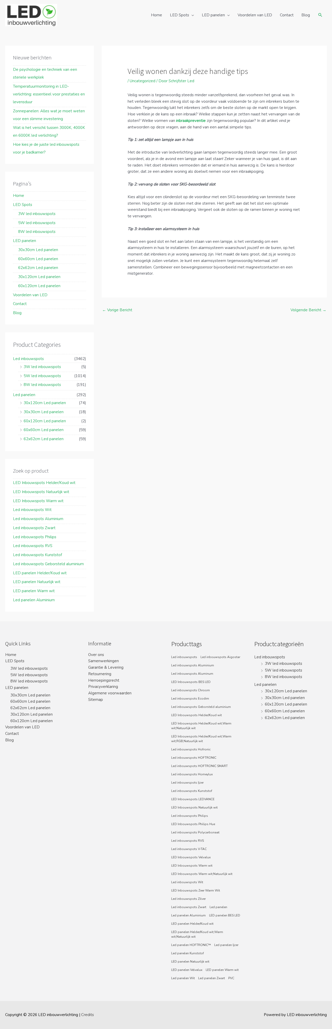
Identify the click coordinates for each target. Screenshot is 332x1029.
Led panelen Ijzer (226, 945)
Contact (287, 15)
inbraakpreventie (191, 120)
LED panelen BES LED (224, 915)
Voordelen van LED (255, 15)
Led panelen (24, 394)
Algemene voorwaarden (110, 693)
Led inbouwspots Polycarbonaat (195, 832)
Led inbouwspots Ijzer (187, 783)
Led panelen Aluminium (34, 600)
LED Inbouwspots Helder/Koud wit (44, 482)
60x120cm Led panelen (39, 285)
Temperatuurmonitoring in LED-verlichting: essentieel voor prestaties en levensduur (49, 94)
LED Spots (179, 15)
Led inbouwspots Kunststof (37, 554)
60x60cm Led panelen (38, 258)
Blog (305, 15)
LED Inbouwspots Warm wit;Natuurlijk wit (201, 874)
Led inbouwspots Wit (32, 509)
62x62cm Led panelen (38, 267)
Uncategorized (142, 81)
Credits (87, 1014)
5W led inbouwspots (37, 222)
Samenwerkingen (103, 661)
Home (156, 15)
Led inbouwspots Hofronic (191, 749)
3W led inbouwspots (37, 213)
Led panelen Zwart (211, 978)
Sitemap (95, 699)
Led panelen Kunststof (187, 953)
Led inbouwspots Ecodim (190, 698)
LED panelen (213, 15)
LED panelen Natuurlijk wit (36, 581)
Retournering (99, 673)
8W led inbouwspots (37, 231)
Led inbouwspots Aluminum (192, 674)
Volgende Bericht (308, 310)
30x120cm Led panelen (39, 276)
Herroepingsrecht (103, 680)
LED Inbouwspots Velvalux (191, 857)
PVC (231, 978)
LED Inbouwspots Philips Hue (193, 824)
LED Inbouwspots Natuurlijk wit (41, 491)
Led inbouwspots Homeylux (192, 774)
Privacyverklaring (103, 686)
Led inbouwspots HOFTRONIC (193, 758)
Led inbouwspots (28, 358)
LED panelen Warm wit (34, 590)
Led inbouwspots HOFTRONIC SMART (199, 766)
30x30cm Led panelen (38, 249)
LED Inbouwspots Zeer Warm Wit (195, 890)
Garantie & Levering (105, 667)
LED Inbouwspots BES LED (191, 682)
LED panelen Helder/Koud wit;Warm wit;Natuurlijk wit (197, 934)
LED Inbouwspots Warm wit (38, 500)
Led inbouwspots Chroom (190, 690)
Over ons (96, 654)
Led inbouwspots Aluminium (38, 518)
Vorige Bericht (117, 310)
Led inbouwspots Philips (34, 537)
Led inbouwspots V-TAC (189, 849)
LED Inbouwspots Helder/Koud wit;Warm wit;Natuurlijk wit (201, 725)
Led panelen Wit (183, 978)
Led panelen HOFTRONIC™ (191, 945)
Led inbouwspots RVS (32, 545)
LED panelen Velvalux (186, 970)
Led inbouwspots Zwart (34, 527)
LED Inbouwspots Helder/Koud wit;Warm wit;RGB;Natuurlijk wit (201, 738)
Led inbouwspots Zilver (188, 899)
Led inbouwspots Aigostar (220, 657)
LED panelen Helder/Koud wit (40, 573)
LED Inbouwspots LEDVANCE (193, 799)
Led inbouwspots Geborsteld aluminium (48, 564)
